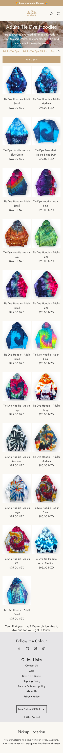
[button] (58, 51)
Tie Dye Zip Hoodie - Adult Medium (46, 561)
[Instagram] (27, 648)
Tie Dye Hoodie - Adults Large (16, 408)
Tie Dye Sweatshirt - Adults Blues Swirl (46, 152)
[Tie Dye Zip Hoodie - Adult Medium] (46, 539)
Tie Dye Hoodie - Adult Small (17, 101)
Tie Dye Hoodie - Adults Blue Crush (16, 152)
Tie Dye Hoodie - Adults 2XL (16, 254)
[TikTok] (44, 648)
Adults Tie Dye (11, 51)
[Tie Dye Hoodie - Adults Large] (17, 386)
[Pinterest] (35, 648)
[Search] (51, 14)
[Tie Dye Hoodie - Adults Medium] (46, 80)
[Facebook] (19, 648)
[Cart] (58, 14)
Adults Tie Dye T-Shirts (35, 51)
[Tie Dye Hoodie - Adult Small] (17, 80)
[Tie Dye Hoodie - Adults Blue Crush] (17, 131)
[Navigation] (3, 14)
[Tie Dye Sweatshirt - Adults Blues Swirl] (46, 131)
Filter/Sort (31, 59)
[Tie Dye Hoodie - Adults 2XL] (17, 233)
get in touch (42, 630)
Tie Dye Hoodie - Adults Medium (46, 101)
